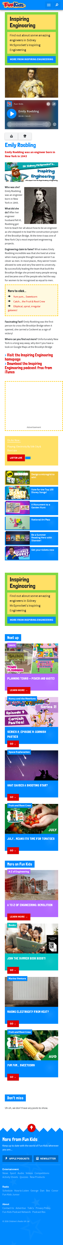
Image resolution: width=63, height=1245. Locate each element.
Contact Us (8, 1208)
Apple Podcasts (19, 1158)
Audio (21, 1173)
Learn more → (19, 690)
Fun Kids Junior (11, 1194)
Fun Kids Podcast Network (16, 1212)
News (5, 1173)
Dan (42, 1190)
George (34, 1190)
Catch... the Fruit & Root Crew (29, 301)
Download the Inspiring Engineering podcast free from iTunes (28, 367)
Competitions (42, 1173)
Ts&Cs (30, 1208)
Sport (13, 1173)
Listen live (16, 457)
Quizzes (24, 1177)
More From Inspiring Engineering (31, 59)
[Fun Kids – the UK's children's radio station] (15, 5)
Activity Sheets (10, 1177)
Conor (55, 1190)
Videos (29, 1173)
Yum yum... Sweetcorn (25, 296)
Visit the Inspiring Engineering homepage (29, 357)
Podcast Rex (38, 1212)
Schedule (7, 1190)
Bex (48, 1190)
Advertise (21, 1208)
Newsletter (48, 1158)
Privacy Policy (43, 1208)
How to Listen (21, 1190)
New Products (37, 1177)
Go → (13, 744)
